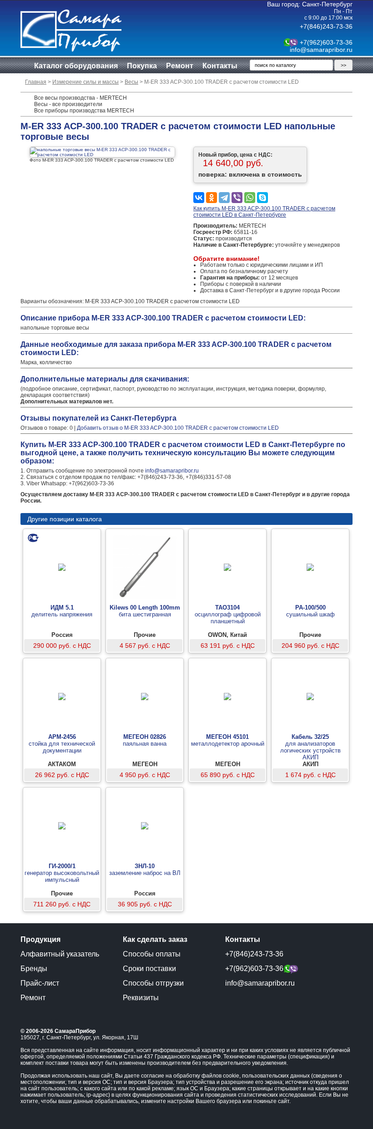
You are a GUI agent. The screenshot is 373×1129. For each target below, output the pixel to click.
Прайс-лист (39, 983)
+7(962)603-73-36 (326, 42)
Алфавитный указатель (59, 954)
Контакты (219, 66)
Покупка (142, 66)
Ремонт (179, 66)
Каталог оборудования (76, 66)
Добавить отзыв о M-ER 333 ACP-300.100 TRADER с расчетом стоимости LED (178, 428)
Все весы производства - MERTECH (80, 98)
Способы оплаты (152, 954)
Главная (35, 82)
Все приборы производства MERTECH (84, 110)
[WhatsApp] (249, 197)
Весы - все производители (68, 104)
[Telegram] (224, 197)
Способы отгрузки (153, 983)
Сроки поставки (149, 968)
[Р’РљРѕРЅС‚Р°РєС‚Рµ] (198, 197)
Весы (131, 82)
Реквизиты (141, 998)
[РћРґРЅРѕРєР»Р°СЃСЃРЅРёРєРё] (211, 197)
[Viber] (237, 197)
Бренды (33, 968)
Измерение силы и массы (85, 82)
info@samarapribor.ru (321, 49)
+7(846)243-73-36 (326, 26)
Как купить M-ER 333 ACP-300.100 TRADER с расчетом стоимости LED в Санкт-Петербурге (264, 211)
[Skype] (262, 197)
